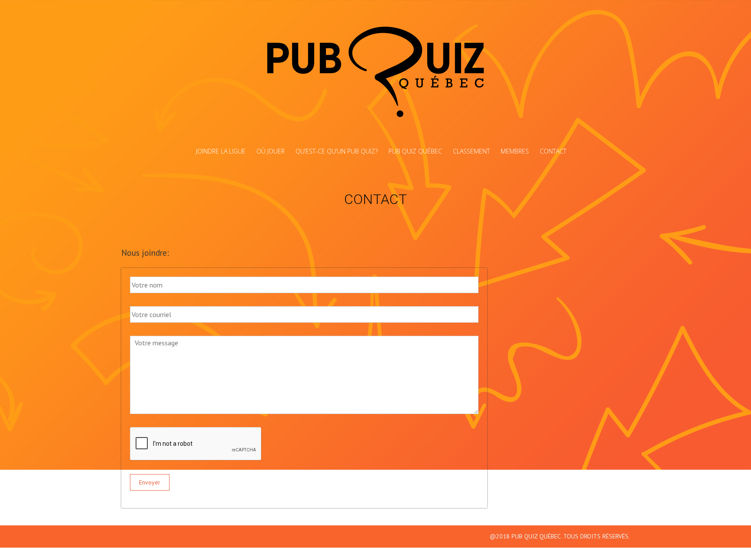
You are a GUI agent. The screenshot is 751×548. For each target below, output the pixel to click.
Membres (515, 151)
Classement (471, 151)
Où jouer (270, 151)
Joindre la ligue (221, 151)
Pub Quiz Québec (415, 151)
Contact (553, 151)
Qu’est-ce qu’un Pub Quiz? (337, 151)
